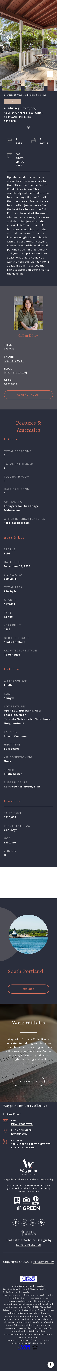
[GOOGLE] (41, 1222)
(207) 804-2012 (19, 1133)
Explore (28, 988)
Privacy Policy (43, 1262)
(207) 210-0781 (14, 360)
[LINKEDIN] (33, 1222)
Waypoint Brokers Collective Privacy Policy (29, 1179)
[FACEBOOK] (16, 1222)
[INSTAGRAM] (24, 1222)
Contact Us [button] (28, 1081)
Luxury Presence (28, 1244)
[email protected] (36, 1286)
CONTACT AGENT (28, 394)
